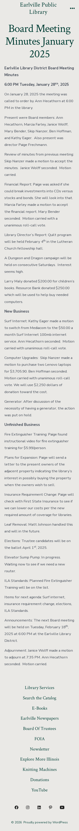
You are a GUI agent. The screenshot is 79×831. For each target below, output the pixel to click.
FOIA (39, 739)
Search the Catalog (39, 698)
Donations (39, 780)
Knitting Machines (40, 769)
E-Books (39, 708)
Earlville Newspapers (40, 718)
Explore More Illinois (39, 759)
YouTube (39, 790)
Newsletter (39, 749)
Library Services (39, 688)
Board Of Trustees (39, 728)
